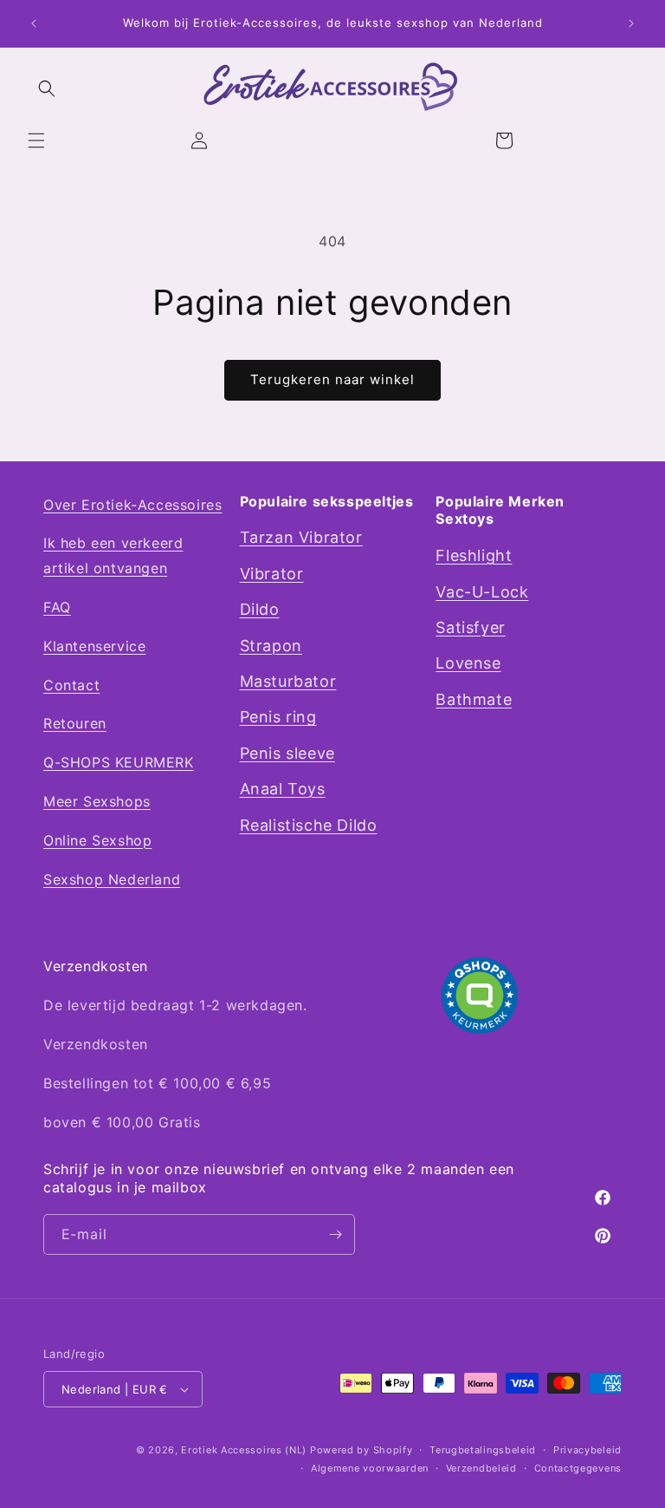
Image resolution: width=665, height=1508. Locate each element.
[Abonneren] (335, 1234)
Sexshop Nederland (111, 879)
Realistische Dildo (309, 825)
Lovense (468, 663)
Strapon (271, 645)
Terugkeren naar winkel (332, 379)
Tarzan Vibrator (301, 537)
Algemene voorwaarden (370, 1468)
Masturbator (288, 681)
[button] (36, 140)
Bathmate (474, 699)
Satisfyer (470, 627)
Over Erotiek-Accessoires (132, 504)
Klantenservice (94, 646)
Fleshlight (474, 555)
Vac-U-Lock (482, 592)
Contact (71, 685)
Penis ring (278, 717)
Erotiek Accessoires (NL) (244, 1450)
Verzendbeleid (481, 1468)
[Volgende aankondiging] (631, 23)
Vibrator (272, 574)
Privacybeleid (587, 1450)
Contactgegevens (578, 1468)
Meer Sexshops (97, 801)
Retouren (75, 723)
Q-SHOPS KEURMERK (118, 762)
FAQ (57, 607)
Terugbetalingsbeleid (482, 1450)
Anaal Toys (283, 789)
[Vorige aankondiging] (34, 23)
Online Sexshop (97, 840)
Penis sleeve (287, 753)
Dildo (260, 609)
